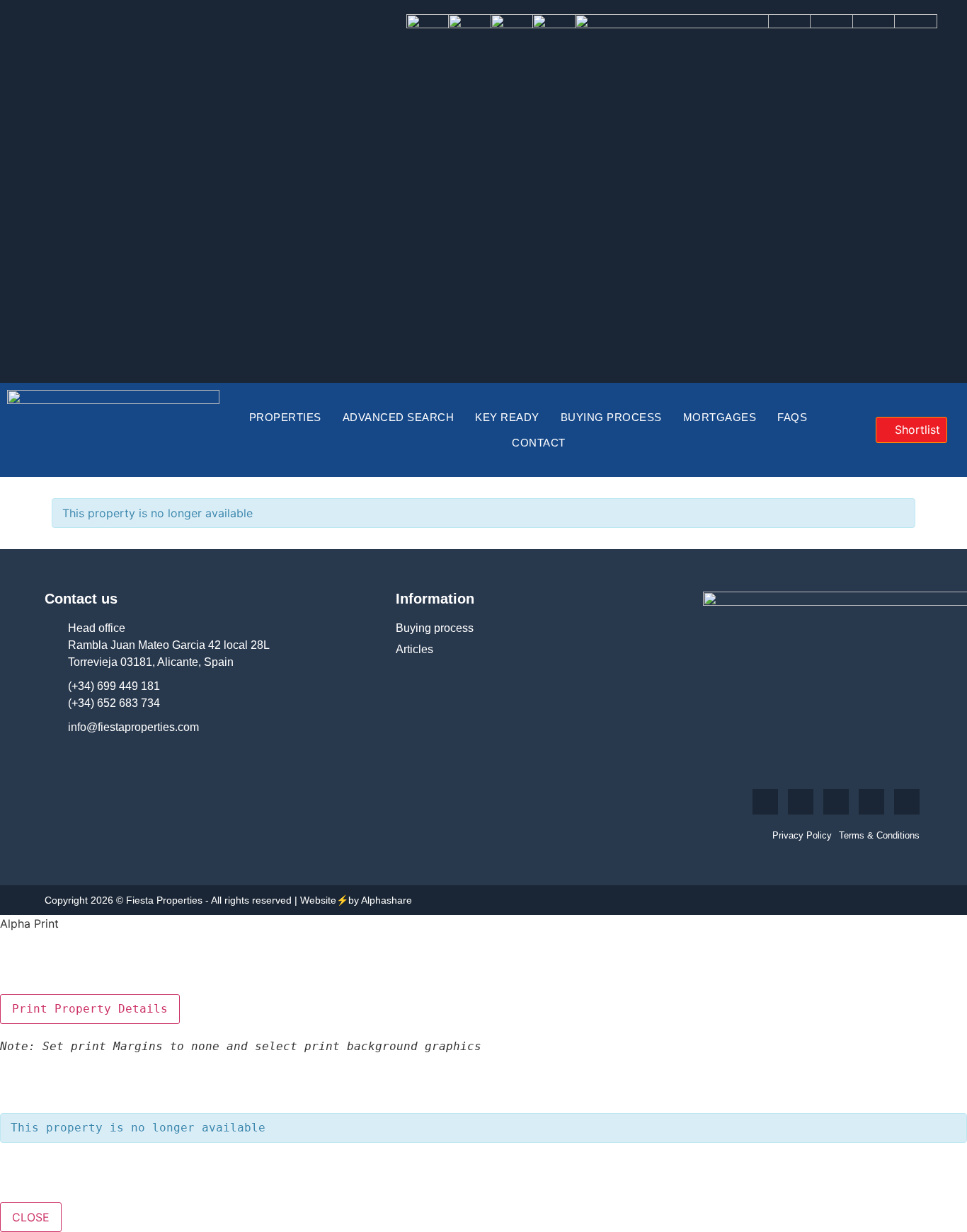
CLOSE (31, 1217)
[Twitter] (800, 801)
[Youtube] (836, 801)
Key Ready (507, 417)
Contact (539, 443)
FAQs (792, 417)
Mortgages (720, 417)
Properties (285, 417)
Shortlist (915, 429)
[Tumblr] (907, 801)
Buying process (611, 417)
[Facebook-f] (765, 801)
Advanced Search (398, 417)
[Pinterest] (871, 801)
